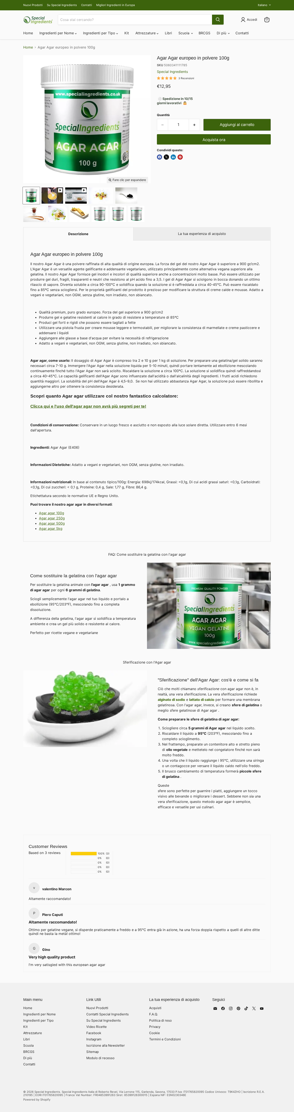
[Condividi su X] (166, 157)
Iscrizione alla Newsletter (105, 1045)
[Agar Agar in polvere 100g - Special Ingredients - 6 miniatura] (126, 195)
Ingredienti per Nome (57, 33)
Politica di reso (160, 1020)
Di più (222, 33)
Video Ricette (96, 1027)
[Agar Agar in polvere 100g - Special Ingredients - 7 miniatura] (34, 213)
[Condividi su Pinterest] (180, 157)
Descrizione (78, 234)
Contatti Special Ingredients (107, 1014)
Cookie (154, 1033)
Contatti (86, 5)
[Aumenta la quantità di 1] (194, 125)
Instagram (93, 1039)
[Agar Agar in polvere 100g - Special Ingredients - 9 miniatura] (79, 213)
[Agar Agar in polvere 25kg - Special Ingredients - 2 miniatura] (136, 213)
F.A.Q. (153, 1014)
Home (28, 33)
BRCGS (204, 33)
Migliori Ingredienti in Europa (115, 5)
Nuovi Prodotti (33, 5)
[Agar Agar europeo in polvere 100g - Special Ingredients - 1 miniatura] (31, 195)
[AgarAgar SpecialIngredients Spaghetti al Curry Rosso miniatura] (76, 195)
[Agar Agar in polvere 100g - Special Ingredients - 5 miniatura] (101, 195)
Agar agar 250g (52, 518)
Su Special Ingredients (62, 5)
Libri (168, 33)
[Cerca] (218, 20)
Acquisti (155, 1008)
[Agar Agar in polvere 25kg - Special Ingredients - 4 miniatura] (99, 213)
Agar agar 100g (51, 513)
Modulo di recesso (100, 1058)
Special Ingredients (172, 71)
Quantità (163, 115)
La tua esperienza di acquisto (202, 233)
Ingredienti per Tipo (99, 33)
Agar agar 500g (52, 523)
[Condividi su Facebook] (159, 157)
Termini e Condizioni (165, 1039)
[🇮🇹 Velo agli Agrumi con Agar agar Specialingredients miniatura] (52, 195)
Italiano (262, 5)
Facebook (93, 1033)
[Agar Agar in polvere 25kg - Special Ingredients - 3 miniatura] (118, 213)
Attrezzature (146, 33)
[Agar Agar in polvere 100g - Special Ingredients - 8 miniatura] (58, 213)
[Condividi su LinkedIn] (173, 157)
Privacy (154, 1027)
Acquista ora (214, 139)
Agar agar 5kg (50, 528)
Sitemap (92, 1052)
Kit (126, 33)
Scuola (184, 33)
